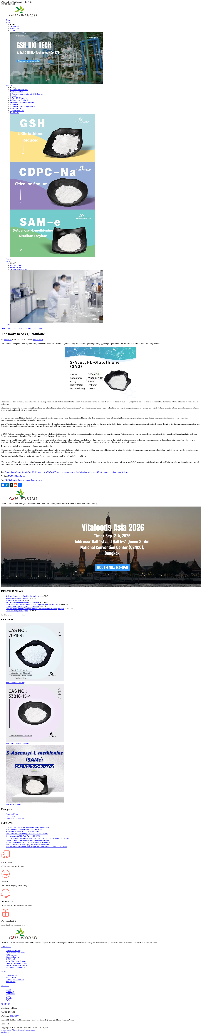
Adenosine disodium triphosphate (22, 106)
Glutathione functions (13, 600)
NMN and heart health (16, 476)
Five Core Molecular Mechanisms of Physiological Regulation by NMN (32, 604)
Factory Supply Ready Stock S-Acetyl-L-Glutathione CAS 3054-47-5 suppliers (34, 472)
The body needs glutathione (34, 328)
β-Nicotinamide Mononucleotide (22, 102)
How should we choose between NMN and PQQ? (24, 829)
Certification (14, 28)
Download (9, 998)
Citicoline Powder (12, 957)
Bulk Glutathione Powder (15, 683)
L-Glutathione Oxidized (19, 100)
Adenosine (14, 104)
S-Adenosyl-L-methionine (15, 967)
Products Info (10, 982)
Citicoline (13, 96)
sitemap (32, 1030)
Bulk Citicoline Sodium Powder (17, 743)
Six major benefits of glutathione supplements (22, 602)
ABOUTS (5, 986)
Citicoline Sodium (16, 92)
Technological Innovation (19, 269)
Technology (14, 26)
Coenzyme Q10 (16, 109)
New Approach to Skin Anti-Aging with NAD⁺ (23, 836)
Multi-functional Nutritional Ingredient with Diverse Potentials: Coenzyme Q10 (35, 609)
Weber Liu (8, 340)
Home (8, 20)
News (8, 261)
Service (8, 259)
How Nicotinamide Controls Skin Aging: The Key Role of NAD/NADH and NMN (36, 847)
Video (12, 31)
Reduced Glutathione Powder (16, 965)
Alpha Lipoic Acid (17, 111)
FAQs (8, 1000)
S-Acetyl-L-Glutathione (19, 98)
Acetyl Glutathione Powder (16, 961)
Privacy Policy (6, 1030)
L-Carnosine (14, 113)
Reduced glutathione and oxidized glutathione (22, 596)
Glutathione (105, 472)
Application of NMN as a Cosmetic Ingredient (23, 831)
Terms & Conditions (20, 1030)
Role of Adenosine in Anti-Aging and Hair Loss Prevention (27, 845)
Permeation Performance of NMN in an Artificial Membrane (28, 842)
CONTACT (5, 1004)
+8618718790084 (15, 1016)
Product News (15, 267)
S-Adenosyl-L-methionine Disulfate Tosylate (26, 94)
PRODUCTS (6, 947)
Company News (16, 265)
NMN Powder (11, 959)
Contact (8, 324)
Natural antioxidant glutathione (17, 598)
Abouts (8, 22)
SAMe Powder (11, 955)
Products (9, 85)
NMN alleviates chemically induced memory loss (23, 480)
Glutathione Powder (13, 951)
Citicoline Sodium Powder (15, 953)
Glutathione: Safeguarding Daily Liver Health (22, 607)
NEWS (3, 971)
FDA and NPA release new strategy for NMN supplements (27, 827)
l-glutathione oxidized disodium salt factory (79, 472)
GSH (98, 472)
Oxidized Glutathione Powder (17, 963)
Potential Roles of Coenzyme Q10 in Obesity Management (27, 840)
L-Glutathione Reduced (19, 90)
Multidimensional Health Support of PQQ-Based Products (27, 834)
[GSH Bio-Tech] (23, 16)
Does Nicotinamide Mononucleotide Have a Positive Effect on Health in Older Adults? (37, 838)
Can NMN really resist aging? (17, 611)
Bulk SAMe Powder (13, 804)
